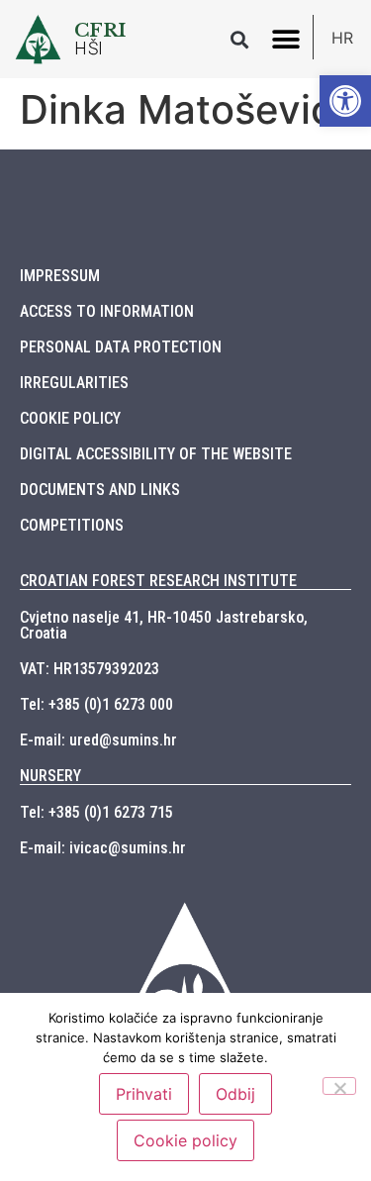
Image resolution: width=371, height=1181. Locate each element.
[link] (345, 101)
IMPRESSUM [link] (60, 275)
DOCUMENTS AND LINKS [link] (100, 489)
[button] (239, 39)
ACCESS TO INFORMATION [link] (107, 311)
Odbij (235, 1094)
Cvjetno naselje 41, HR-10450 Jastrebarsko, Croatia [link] (164, 625)
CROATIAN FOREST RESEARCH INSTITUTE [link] (158, 580)
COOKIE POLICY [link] (70, 418)
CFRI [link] (100, 30)
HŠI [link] (89, 48)
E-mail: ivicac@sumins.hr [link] (103, 847)
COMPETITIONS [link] (72, 525)
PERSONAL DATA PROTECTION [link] (121, 347)
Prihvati (144, 1094)
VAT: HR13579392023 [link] (89, 668)
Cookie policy (185, 1140)
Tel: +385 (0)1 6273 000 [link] (96, 704)
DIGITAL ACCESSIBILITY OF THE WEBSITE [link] (156, 453)
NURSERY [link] (50, 775)
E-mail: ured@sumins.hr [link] (98, 740)
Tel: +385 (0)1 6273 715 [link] (96, 812)
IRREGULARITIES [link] (74, 382)
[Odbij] (339, 1086)
